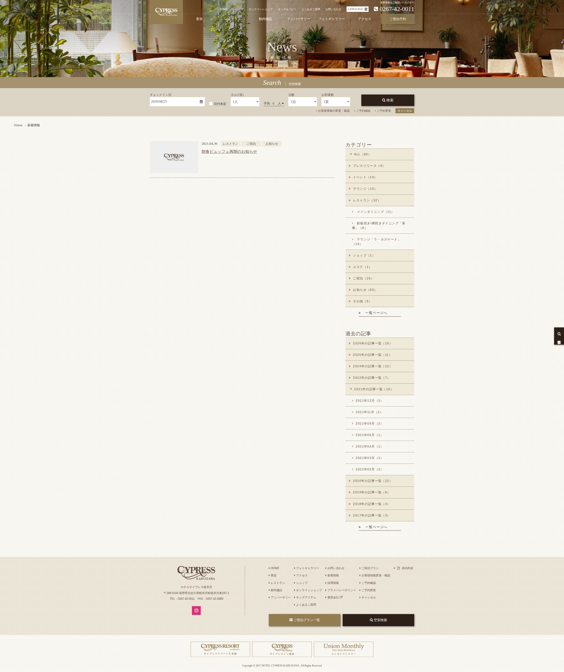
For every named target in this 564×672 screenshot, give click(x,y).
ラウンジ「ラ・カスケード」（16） (376, 242)
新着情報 (333, 575)
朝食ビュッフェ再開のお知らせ (229, 151)
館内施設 (276, 590)
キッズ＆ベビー (287, 9)
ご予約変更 (383, 110)
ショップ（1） (364, 255)
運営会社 (333, 597)
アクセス (301, 575)
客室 (273, 575)
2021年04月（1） (370, 446)
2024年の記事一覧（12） (373, 366)
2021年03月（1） (370, 458)
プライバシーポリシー (341, 590)
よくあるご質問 (311, 9)
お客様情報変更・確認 (375, 575)
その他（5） (362, 301)
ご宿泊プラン (370, 568)
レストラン (277, 583)
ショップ (238, 9)
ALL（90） (362, 154)
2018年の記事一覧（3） (371, 504)
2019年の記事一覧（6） (371, 492)
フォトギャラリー (307, 568)
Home (18, 125)
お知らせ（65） (365, 289)
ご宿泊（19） (363, 278)
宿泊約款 (407, 568)
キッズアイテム (305, 597)
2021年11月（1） (369, 412)
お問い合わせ (333, 9)
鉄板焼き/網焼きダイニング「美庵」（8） (379, 225)
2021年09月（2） (370, 423)
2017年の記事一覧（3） (371, 515)
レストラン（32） (367, 200)
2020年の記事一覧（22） (373, 481)
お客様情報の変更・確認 (333, 110)
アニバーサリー (280, 597)
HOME (224, 9)
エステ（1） (362, 267)
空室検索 (380, 620)
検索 (389, 100)
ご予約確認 (362, 110)
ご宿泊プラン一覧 (306, 620)
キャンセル (405, 110)
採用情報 (333, 583)
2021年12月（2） (370, 400)
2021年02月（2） (370, 469)
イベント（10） (365, 177)
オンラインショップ (261, 9)
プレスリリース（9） (369, 165)
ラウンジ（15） (365, 188)
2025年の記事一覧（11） (372, 354)
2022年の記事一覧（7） (371, 377)
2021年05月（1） (370, 435)
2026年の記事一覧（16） (373, 343)
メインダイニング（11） (375, 211)
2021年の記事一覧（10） (374, 389)
